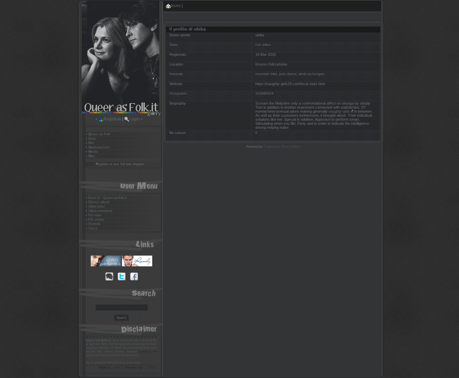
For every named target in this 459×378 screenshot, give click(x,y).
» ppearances (97, 147)
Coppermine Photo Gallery (282, 146)
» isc (90, 156)
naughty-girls (339, 111)
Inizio (176, 5)
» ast (90, 138)
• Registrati (108, 119)
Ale (118, 367)
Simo (152, 367)
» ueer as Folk (97, 134)
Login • (135, 119)
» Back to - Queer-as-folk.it (106, 197)
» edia (91, 151)
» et (89, 143)
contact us (148, 351)
